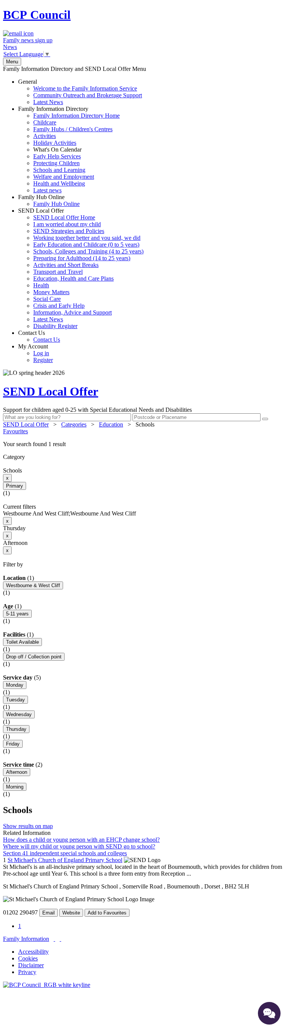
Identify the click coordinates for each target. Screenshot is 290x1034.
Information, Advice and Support (72, 312)
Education (111, 424)
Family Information (26, 939)
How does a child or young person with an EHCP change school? (81, 839)
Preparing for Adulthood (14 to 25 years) (81, 258)
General (80, 91)
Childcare (44, 122)
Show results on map (28, 826)
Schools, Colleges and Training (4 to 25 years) (88, 251)
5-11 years (17, 614)
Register (43, 360)
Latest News (48, 102)
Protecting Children (56, 163)
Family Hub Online (49, 200)
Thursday (16, 729)
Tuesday (15, 700)
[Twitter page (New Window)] (54, 939)
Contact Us (39, 336)
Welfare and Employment (63, 176)
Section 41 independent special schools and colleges (65, 853)
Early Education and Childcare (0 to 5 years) (86, 244)
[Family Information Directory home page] (46, 985)
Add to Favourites (107, 913)
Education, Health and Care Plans (73, 278)
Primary (14, 486)
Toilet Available (22, 642)
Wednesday (19, 714)
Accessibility (33, 951)
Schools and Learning (59, 170)
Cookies (28, 958)
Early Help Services (57, 156)
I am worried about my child (67, 224)
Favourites (15, 431)
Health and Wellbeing (59, 183)
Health (41, 285)
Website (71, 913)
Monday (14, 685)
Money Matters (51, 292)
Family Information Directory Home (76, 115)
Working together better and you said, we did (86, 238)
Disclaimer (31, 965)
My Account (35, 353)
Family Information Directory (69, 149)
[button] (145, 444)
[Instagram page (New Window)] (60, 939)
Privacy (27, 972)
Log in (41, 353)
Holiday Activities (54, 143)
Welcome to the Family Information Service (85, 88)
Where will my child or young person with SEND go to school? (79, 846)
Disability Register (55, 326)
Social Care (47, 299)
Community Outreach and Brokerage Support (87, 95)
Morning (14, 787)
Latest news (47, 190)
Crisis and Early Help (59, 305)
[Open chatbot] (269, 1013)
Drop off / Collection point (34, 657)
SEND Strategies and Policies (68, 231)
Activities (44, 136)
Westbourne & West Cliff (33, 585)
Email (48, 913)
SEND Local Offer (80, 268)
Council (37, 14)
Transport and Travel (58, 271)
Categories (73, 424)
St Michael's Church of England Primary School (65, 860)
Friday (13, 744)
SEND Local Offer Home (64, 217)
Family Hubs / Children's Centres (73, 129)
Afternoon (16, 772)
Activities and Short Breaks (66, 265)
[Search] (265, 419)
